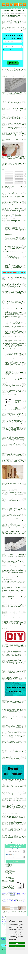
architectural (11, 750)
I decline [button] (17, 946)
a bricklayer (23, 899)
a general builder (19, 901)
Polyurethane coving (15, 301)
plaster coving (22, 378)
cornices (13, 139)
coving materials (9, 255)
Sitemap (3, 938)
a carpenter (20, 895)
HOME (11, 8)
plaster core (5, 75)
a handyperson (12, 892)
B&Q (25, 211)
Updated (3, 939)
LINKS (14, 8)
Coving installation (7, 276)
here (3, 917)
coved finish (10, 122)
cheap (22, 188)
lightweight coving (14, 422)
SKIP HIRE (13, 900)
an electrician (11, 894)
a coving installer (7, 889)
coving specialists (19, 285)
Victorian (12, 94)
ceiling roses (14, 138)
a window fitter (20, 893)
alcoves (22, 731)
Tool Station (13, 216)
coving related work (17, 426)
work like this (6, 164)
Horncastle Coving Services (9, 842)
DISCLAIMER (24, 8)
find (5, 815)
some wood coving (6, 781)
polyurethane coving (7, 412)
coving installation (15, 838)
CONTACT (20, 8)
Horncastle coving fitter (17, 118)
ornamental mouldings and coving (10, 20)
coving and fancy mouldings (11, 74)
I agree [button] (16, 943)
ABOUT (17, 8)
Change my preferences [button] (17, 949)
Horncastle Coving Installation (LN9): (11, 15)
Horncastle (4, 277)
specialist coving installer (16, 157)
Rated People (13, 207)
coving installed (20, 27)
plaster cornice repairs (14, 420)
